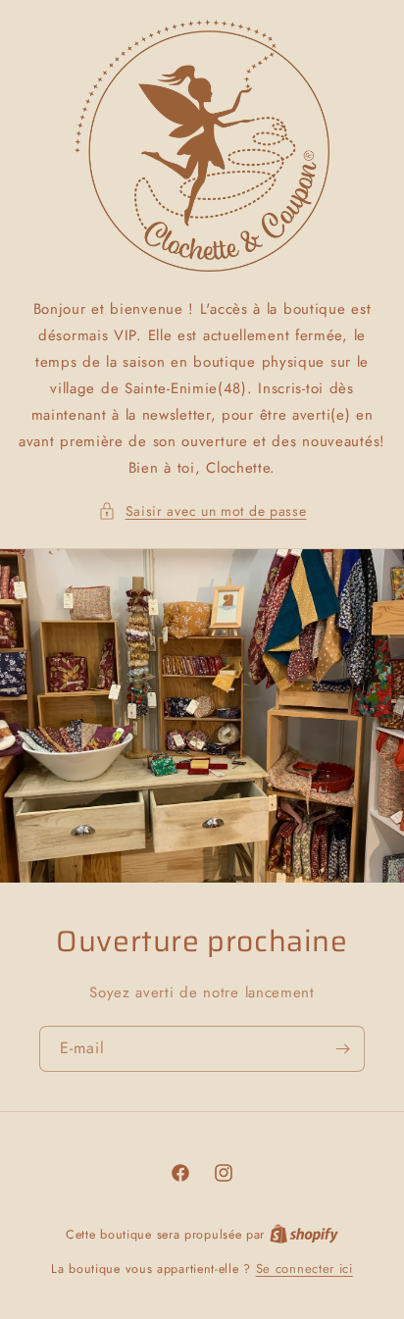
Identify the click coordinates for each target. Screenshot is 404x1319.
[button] (202, 511)
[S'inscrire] (342, 1049)
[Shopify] (304, 1234)
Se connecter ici (304, 1268)
